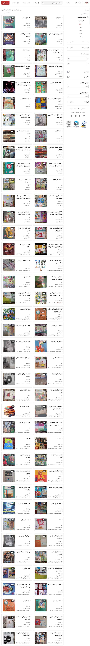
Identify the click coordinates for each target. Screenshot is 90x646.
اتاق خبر (71, 109)
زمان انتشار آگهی (84, 93)
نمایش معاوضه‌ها (84, 83)
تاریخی (80, 30)
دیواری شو (82, 112)
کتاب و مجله (81, 21)
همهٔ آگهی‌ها (83, 14)
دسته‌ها (68, 3)
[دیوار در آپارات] (71, 116)
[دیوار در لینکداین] (75, 116)
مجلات (80, 37)
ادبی (81, 27)
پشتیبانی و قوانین (75, 112)
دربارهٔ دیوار (83, 109)
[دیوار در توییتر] (84, 116)
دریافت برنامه (77, 109)
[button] (25, 3)
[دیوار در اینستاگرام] (80, 116)
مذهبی (80, 33)
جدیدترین (6, 13)
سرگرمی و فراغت (81, 17)
